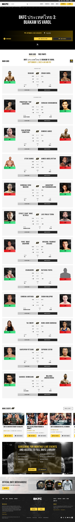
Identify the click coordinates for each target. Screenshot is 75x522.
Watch (64, 498)
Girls (7, 498)
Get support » (63, 509)
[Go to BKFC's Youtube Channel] (68, 517)
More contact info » (56, 509)
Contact (16, 498)
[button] (47, 4)
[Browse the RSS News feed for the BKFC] (70, 517)
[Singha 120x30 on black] (37, 44)
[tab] (32, 54)
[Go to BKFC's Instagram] (65, 517)
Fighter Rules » (4, 514)
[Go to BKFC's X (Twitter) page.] (63, 517)
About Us (55, 500)
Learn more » (4, 512)
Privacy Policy (29, 517)
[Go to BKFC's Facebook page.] (61, 517)
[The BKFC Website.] (37, 499)
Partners (11, 498)
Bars (3, 498)
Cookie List (40, 517)
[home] (5, 4)
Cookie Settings (45, 517)
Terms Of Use (34, 517)
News (68, 498)
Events (54, 498)
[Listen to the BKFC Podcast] (72, 517)
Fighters (59, 498)
